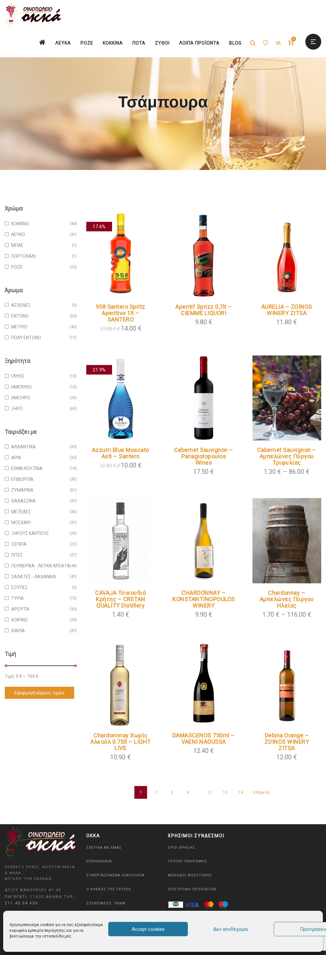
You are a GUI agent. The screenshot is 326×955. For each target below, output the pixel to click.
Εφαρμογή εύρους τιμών (39, 692)
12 (209, 792)
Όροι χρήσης (181, 848)
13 (225, 792)
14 (240, 792)
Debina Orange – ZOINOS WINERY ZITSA (287, 741)
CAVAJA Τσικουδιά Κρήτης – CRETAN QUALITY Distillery (120, 599)
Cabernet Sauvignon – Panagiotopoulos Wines (203, 456)
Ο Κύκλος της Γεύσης (108, 889)
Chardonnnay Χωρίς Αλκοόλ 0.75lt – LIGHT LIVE (120, 741)
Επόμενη (261, 792)
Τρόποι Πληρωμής (187, 861)
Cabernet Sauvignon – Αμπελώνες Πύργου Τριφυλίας (286, 456)
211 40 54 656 (21, 903)
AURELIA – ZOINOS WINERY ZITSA (286, 309)
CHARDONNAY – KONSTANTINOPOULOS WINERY (204, 599)
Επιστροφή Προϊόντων (192, 889)
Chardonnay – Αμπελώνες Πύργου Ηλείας (287, 599)
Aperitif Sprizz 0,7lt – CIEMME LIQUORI (203, 309)
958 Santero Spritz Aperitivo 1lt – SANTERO (120, 313)
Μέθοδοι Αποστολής (190, 875)
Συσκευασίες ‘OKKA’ (106, 903)
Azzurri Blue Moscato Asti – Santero (120, 453)
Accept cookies (148, 929)
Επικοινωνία (99, 861)
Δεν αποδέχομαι (230, 929)
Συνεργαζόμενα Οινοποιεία (115, 875)
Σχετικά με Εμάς (104, 848)
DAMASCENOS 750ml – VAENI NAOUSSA (204, 738)
